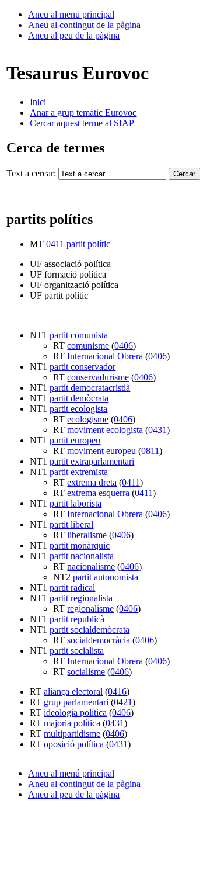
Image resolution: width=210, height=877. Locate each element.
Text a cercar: (31, 173)
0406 (123, 346)
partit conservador (83, 367)
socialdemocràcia (98, 640)
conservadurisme (98, 377)
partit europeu (75, 440)
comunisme (88, 346)
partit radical (72, 587)
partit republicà (77, 619)
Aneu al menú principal (71, 14)
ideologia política (75, 712)
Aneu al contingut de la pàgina (84, 25)
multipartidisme (72, 734)
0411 (131, 482)
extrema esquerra (98, 493)
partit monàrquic (80, 545)
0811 (150, 451)
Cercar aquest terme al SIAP (82, 123)
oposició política (74, 744)
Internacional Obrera (105, 356)
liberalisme (87, 535)
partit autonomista (105, 577)
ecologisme (87, 419)
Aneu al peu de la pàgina (74, 35)
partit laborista (76, 503)
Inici (38, 102)
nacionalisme (91, 566)
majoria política (72, 723)
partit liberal (71, 524)
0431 (157, 430)
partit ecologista (78, 409)
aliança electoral (73, 691)
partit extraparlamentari (92, 461)
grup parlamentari (76, 702)
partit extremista (79, 472)
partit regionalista (81, 598)
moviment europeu (101, 451)
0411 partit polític (78, 244)
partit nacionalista (82, 556)
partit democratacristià (90, 388)
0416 (117, 691)
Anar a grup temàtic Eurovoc (83, 112)
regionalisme (90, 608)
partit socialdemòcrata (90, 630)
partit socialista (77, 651)
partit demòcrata (79, 398)
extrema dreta (92, 482)
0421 (123, 702)
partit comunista (79, 335)
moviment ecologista (105, 430)
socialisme (86, 672)
